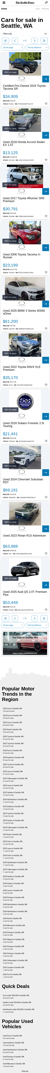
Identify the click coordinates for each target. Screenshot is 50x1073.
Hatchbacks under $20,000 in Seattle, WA (18, 1010)
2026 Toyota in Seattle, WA (13, 766)
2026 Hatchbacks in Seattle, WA (15, 912)
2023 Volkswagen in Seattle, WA (15, 870)
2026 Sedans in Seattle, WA (13, 877)
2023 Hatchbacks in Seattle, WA (15, 863)
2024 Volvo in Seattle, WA (12, 856)
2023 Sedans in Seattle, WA (13, 808)
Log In (38, 8)
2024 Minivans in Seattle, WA (14, 926)
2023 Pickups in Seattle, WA (13, 947)
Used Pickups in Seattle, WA (13, 1058)
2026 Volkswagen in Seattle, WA (15, 961)
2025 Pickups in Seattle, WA (13, 933)
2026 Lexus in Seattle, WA (13, 891)
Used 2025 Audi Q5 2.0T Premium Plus (25, 593)
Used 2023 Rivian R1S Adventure (24, 535)
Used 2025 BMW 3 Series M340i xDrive (24, 312)
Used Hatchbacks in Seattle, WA (15, 1051)
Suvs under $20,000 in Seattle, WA (16, 996)
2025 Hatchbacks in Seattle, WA (15, 801)
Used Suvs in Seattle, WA (12, 1037)
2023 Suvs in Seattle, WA (12, 724)
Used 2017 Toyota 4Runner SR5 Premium (23, 200)
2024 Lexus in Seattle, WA (13, 787)
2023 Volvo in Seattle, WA (12, 842)
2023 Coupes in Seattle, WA (13, 968)
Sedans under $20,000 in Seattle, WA (17, 1003)
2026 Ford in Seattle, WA (12, 975)
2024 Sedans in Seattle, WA (13, 759)
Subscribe (45, 8)
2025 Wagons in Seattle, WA (13, 940)
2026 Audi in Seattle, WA (12, 919)
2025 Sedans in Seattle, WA (13, 794)
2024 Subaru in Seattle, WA (13, 884)
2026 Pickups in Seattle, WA (13, 954)
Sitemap (25, 1071)
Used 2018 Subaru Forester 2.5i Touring (23, 424)
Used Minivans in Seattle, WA (14, 1065)
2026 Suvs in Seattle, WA (12, 752)
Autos (4, 8)
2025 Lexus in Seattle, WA (13, 849)
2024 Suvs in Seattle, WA (12, 717)
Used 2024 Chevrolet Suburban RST (23, 481)
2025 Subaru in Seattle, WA (13, 822)
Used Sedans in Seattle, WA (13, 1044)
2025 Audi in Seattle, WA (12, 731)
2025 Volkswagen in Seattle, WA (15, 780)
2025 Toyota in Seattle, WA (13, 745)
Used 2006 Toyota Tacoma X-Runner (22, 256)
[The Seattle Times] (25, 2)
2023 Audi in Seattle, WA (12, 835)
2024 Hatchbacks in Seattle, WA (15, 905)
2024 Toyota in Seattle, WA (13, 738)
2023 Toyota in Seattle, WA (13, 815)
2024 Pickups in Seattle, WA (13, 898)
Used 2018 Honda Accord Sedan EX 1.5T (24, 143)
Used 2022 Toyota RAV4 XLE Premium (22, 368)
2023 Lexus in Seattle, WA (13, 773)
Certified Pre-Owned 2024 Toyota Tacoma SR (24, 87)
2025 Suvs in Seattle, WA (12, 710)
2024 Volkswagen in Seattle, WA (15, 828)
